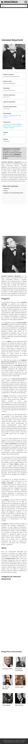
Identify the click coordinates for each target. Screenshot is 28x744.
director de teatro (10, 124)
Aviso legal (22, 740)
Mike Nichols (19, 705)
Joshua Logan (19, 687)
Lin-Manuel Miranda (6, 687)
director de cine (11, 125)
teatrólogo (18, 125)
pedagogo (11, 127)
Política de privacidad (9, 742)
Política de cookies (19, 742)
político (5, 125)
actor (4, 124)
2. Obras (5, 190)
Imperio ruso (6, 115)
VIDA (10, 2)
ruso (4, 134)
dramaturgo (19, 124)
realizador (5, 127)
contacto (5, 158)
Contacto (17, 740)
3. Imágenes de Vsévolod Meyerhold (13, 193)
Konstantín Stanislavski (19, 669)
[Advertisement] (14, 23)
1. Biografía (6, 188)
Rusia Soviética (14, 115)
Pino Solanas (6, 705)
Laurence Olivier (8, 669)
